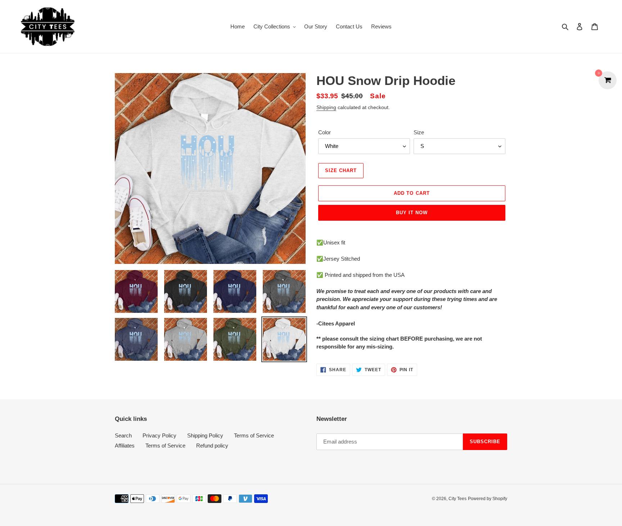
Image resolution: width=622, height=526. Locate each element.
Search (123, 435)
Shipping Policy (205, 435)
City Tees (457, 498)
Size (419, 132)
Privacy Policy (159, 435)
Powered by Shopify (487, 498)
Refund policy (212, 445)
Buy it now (412, 212)
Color (324, 132)
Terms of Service (254, 435)
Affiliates (125, 445)
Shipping (326, 107)
